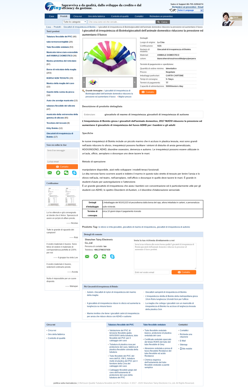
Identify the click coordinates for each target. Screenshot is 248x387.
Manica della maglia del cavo (60, 83)
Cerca (164, 22)
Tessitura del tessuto (57, 123)
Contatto (64, 166)
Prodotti (63, 16)
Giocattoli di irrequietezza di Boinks (79, 27)
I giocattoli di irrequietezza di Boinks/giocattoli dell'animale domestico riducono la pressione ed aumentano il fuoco (109, 93)
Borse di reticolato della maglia (61, 69)
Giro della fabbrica (96, 16)
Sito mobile (187, 349)
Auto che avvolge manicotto (60, 100)
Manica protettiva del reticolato (61, 61)
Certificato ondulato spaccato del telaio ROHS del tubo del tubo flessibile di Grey (158, 342)
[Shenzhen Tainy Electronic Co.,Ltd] (53, 7)
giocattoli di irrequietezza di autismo (173, 227)
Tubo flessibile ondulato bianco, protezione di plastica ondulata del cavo (158, 333)
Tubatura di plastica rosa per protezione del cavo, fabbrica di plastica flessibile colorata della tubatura (123, 348)
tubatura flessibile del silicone (61, 106)
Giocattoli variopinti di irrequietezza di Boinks (166, 292)
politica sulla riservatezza (65, 383)
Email (200, 7)
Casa (51, 16)
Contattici (139, 16)
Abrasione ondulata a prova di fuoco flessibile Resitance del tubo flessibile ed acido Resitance (158, 352)
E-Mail (183, 341)
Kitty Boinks (52, 128)
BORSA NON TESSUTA (58, 78)
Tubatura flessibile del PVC (59, 36)
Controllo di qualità (120, 16)
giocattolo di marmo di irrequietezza (139, 227)
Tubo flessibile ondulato (58, 47)
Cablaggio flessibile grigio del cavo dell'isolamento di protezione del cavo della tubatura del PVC (123, 374)
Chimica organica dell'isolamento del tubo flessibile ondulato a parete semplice (157, 364)
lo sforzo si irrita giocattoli (110, 227)
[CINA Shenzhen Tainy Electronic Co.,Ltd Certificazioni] (53, 205)
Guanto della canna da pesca (60, 92)
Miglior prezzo (124, 97)
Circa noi (78, 16)
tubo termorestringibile (57, 42)
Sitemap (183, 344)
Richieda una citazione (186, 335)
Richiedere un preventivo (184, 7)
